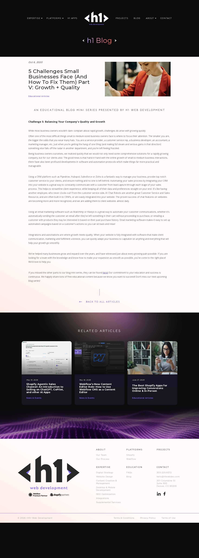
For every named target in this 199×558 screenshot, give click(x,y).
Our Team (101, 455)
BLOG (137, 18)
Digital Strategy (104, 472)
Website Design (104, 476)
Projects (122, 18)
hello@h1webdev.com (168, 476)
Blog (128, 476)
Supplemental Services (108, 502)
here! (105, 272)
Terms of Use (168, 518)
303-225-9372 (164, 472)
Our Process (102, 459)
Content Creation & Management (106, 482)
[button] (34, 18)
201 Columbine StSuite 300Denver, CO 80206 (167, 483)
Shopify (130, 455)
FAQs (129, 472)
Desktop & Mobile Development (105, 488)
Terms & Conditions (124, 518)
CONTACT (166, 18)
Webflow (131, 459)
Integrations (102, 498)
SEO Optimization (105, 494)
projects (163, 449)
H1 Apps (72, 18)
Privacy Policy (148, 518)
